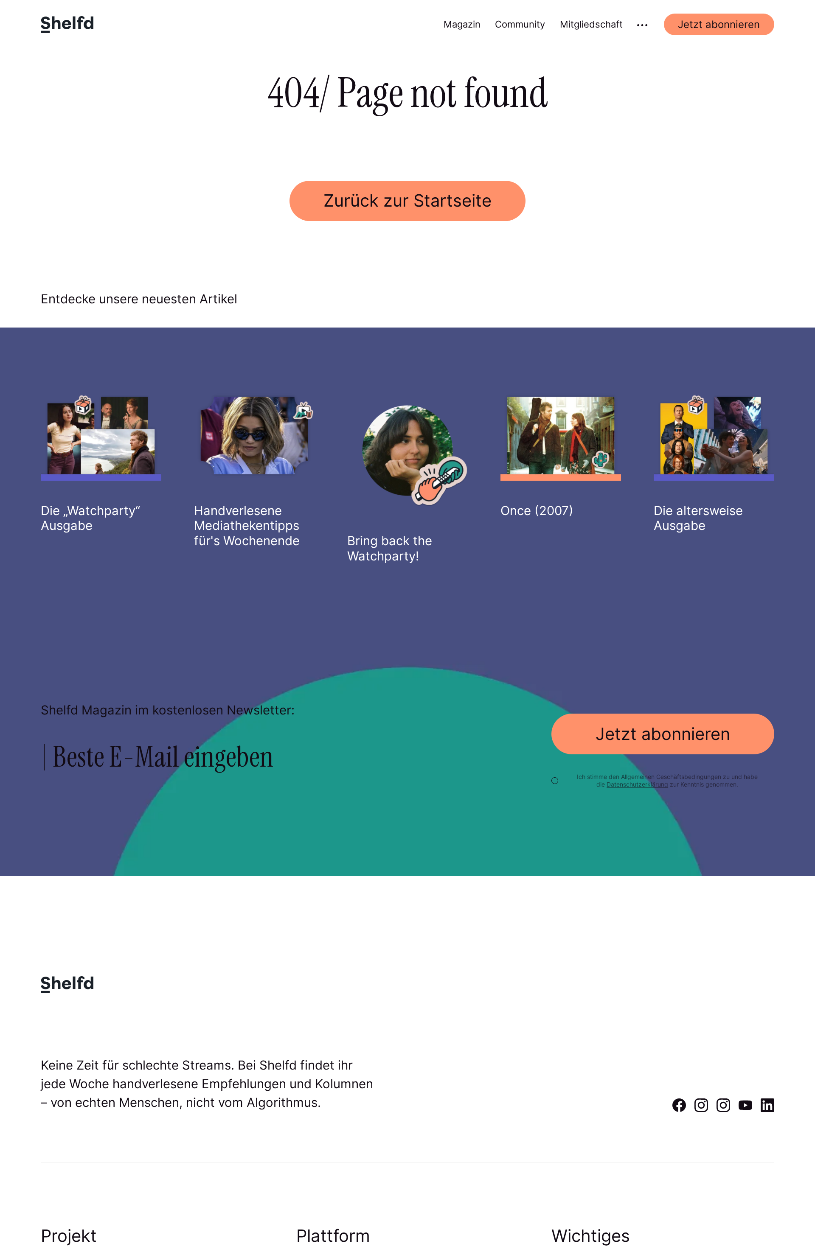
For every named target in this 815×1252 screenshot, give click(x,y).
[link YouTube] (745, 1109)
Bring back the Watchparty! (389, 548)
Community (520, 24)
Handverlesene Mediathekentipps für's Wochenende (247, 525)
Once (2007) (536, 510)
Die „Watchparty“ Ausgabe (90, 518)
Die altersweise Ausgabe (698, 518)
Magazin (462, 24)
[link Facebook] (679, 1109)
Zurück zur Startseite (407, 200)
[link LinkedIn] (767, 1109)
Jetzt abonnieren (719, 24)
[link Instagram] (701, 1109)
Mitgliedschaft (591, 24)
